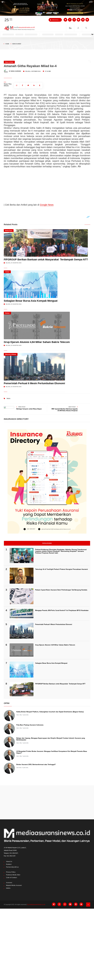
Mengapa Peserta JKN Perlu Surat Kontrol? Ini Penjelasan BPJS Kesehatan (61, 610)
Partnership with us (12, 867)
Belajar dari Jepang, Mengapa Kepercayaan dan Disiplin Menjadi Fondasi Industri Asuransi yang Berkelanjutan (50, 739)
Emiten (7, 313)
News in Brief (16, 44)
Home (7, 44)
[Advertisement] (47, 802)
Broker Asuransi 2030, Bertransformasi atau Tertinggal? (36, 764)
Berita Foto (8, 230)
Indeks (8, 888)
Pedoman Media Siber (13, 875)
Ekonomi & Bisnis (10, 354)
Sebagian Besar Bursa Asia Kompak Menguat (30, 300)
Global (7, 272)
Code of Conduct (11, 877)
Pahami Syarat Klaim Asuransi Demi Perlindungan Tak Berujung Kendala (61, 590)
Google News (47, 204)
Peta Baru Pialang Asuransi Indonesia (29, 725)
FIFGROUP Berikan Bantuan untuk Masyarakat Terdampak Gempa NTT (46, 259)
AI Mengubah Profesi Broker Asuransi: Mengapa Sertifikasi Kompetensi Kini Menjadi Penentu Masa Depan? (51, 752)
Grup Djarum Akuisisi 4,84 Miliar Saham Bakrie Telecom (37, 342)
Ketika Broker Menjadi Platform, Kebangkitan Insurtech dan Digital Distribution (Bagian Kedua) (50, 712)
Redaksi (8, 864)
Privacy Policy (10, 872)
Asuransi (9, 882)
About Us (9, 861)
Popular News (47, 543)
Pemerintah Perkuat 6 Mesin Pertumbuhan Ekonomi (34, 383)
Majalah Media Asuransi (14, 885)
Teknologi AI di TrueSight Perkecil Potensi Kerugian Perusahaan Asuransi (61, 569)
